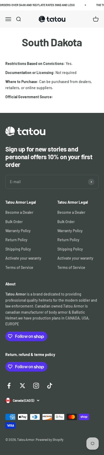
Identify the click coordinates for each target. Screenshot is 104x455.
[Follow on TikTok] (49, 385)
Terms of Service (19, 267)
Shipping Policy (18, 249)
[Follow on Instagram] (36, 385)
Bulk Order (14, 221)
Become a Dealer (19, 212)
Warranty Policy (18, 230)
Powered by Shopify (49, 439)
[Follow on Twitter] (22, 385)
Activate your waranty (23, 258)
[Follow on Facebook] (9, 385)
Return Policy (16, 239)
